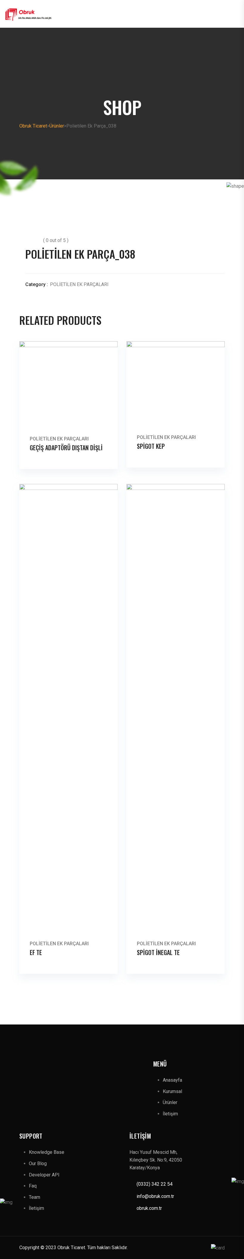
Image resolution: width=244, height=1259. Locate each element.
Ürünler (170, 1102)
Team (34, 1197)
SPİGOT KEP (151, 446)
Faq (33, 1186)
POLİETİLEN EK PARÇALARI (79, 284)
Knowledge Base (46, 1152)
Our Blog (38, 1163)
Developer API (44, 1175)
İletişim (170, 1114)
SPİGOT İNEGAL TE (158, 952)
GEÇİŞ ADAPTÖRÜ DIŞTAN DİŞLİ (66, 447)
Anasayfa (172, 1080)
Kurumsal (172, 1091)
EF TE (36, 952)
